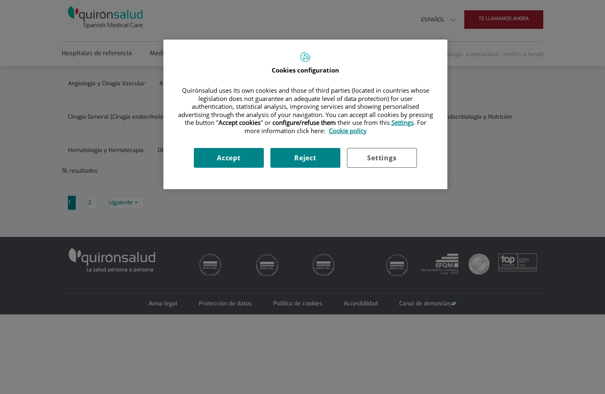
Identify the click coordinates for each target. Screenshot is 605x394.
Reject (305, 157)
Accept (229, 157)
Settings (381, 157)
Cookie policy (348, 131)
